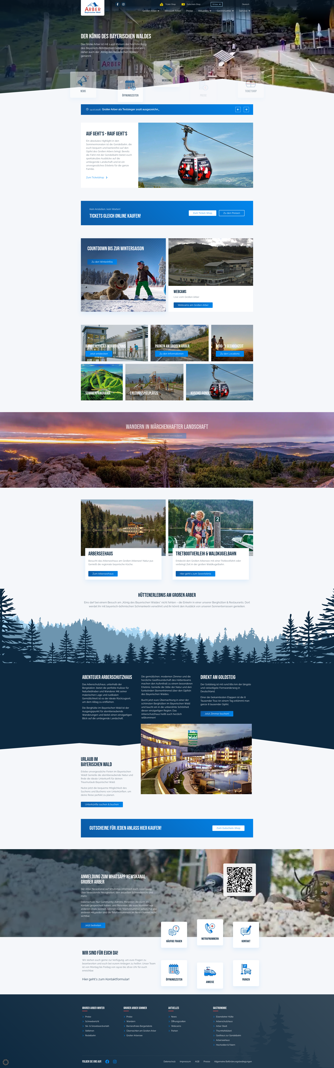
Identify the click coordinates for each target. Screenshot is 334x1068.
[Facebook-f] (117, 4)
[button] (216, 4)
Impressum (185, 1061)
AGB (197, 1061)
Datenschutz (170, 1061)
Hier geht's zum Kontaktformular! (105, 979)
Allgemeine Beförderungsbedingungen (233, 1061)
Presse (207, 1061)
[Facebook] (107, 1061)
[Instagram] (123, 4)
